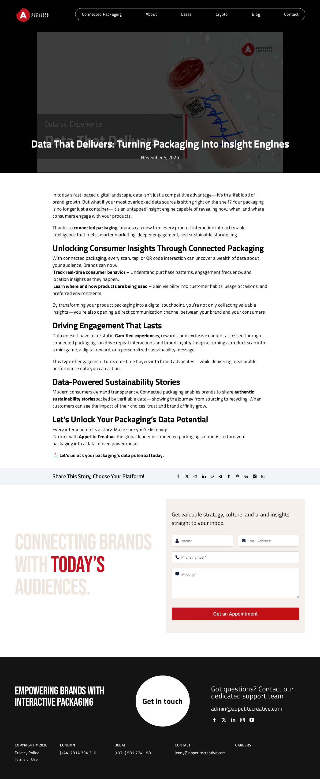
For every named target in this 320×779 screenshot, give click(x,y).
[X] (187, 476)
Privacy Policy (27, 753)
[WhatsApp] (212, 476)
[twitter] (224, 720)
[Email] (263, 476)
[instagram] (242, 720)
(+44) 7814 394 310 (78, 753)
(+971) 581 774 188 (133, 753)
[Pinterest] (237, 476)
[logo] (32, 9)
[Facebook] (178, 476)
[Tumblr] (229, 476)
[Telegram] (220, 476)
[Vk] (246, 476)
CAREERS (243, 745)
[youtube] (251, 720)
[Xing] (254, 476)
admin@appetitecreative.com (246, 708)
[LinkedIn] (204, 476)
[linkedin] (233, 720)
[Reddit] (195, 476)
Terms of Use (26, 759)
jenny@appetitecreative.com (200, 753)
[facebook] (214, 720)
